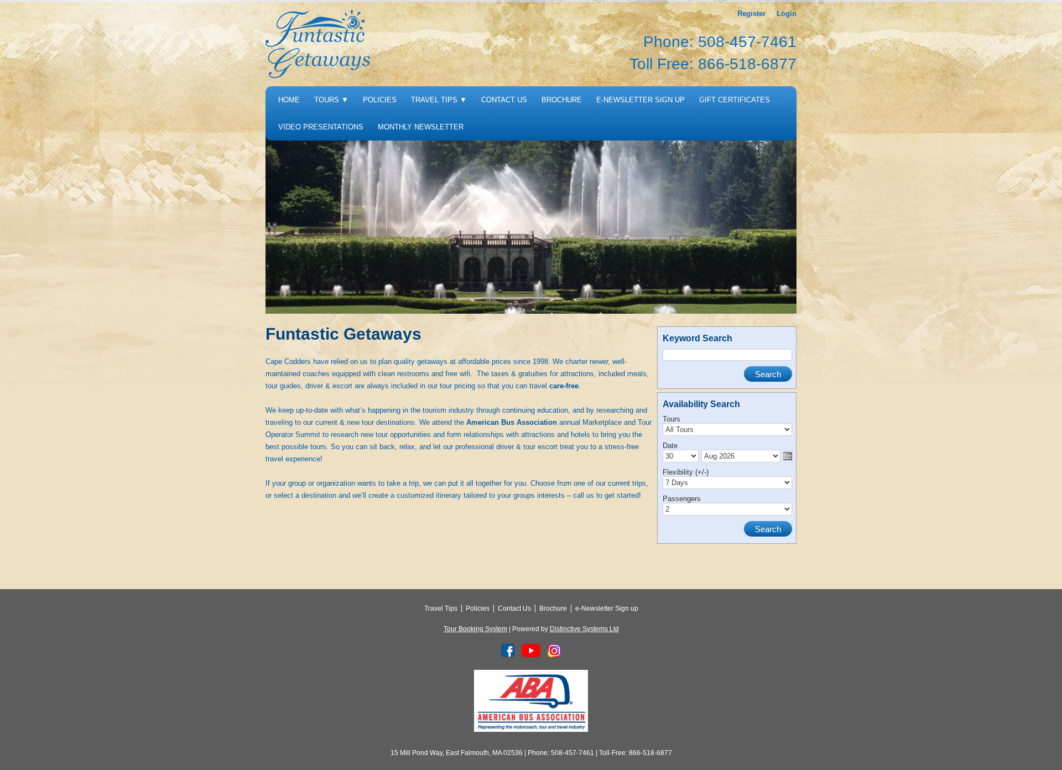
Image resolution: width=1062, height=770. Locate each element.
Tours (331, 100)
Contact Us (504, 100)
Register (751, 13)
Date (670, 445)
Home (289, 100)
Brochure (562, 100)
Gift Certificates (734, 100)
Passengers (682, 499)
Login (786, 13)
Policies (380, 100)
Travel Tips (439, 100)
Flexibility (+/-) (686, 472)
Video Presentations (320, 127)
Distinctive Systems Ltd (584, 629)
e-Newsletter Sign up (640, 100)
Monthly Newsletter (421, 127)
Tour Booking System (475, 629)
